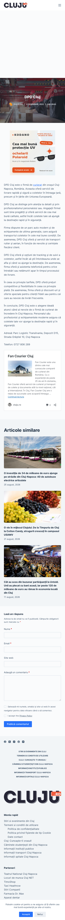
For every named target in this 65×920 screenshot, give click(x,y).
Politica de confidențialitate (23, 828)
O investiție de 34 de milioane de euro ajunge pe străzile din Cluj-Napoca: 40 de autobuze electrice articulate (31, 477)
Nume (8, 629)
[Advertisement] (32, 44)
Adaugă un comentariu (17, 672)
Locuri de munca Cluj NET (19, 877)
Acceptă (26, 914)
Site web (8, 657)
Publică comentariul (18, 724)
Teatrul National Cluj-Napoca (20, 873)
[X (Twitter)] (9, 742)
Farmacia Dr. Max (14, 893)
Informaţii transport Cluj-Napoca (32, 772)
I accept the (20, 716)
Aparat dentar (12, 897)
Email (7, 643)
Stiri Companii (12, 889)
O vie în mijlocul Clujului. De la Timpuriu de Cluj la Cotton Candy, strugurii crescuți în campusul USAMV (31, 531)
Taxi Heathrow (12, 885)
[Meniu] (59, 5)
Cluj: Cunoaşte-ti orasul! (32, 760)
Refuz (40, 914)
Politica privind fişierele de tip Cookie (29, 832)
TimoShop (10, 881)
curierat (37, 184)
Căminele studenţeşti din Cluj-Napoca (32, 764)
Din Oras (51, 104)
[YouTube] (23, 742)
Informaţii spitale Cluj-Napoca (32, 777)
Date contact (15, 836)
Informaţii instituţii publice (32, 768)
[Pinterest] (19, 742)
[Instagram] (14, 742)
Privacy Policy (26, 716)
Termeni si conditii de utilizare (32, 756)
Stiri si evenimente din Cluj (32, 751)
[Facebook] (5, 742)
